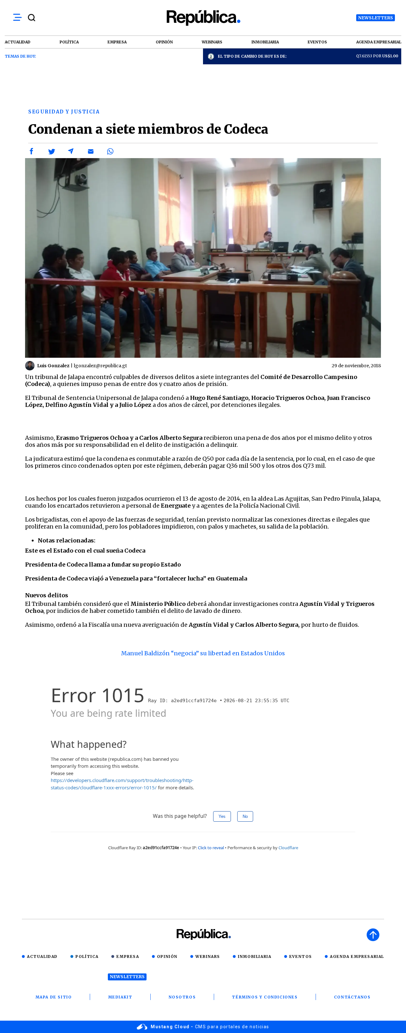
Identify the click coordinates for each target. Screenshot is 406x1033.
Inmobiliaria (254, 956)
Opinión (167, 956)
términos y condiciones (265, 997)
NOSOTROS (182, 997)
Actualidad (42, 956)
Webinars (207, 956)
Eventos (300, 956)
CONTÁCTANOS (352, 997)
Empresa (127, 956)
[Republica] (203, 18)
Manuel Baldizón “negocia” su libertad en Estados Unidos (203, 653)
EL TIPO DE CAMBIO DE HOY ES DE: (252, 56)
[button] (31, 151)
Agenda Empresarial (357, 956)
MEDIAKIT (120, 997)
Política (87, 956)
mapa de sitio (54, 997)
